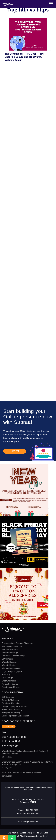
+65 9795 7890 (31, 810)
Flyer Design (7, 678)
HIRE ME (15, 451)
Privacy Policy (42, 836)
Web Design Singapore (12, 646)
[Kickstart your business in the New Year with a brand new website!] (24, 490)
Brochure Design (9, 681)
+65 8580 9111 (33, 813)
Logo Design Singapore (12, 671)
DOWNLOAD (9, 726)
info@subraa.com (30, 821)
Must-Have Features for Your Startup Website (21, 773)
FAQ (4, 732)
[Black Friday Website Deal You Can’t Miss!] (24, 542)
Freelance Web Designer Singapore (17, 643)
